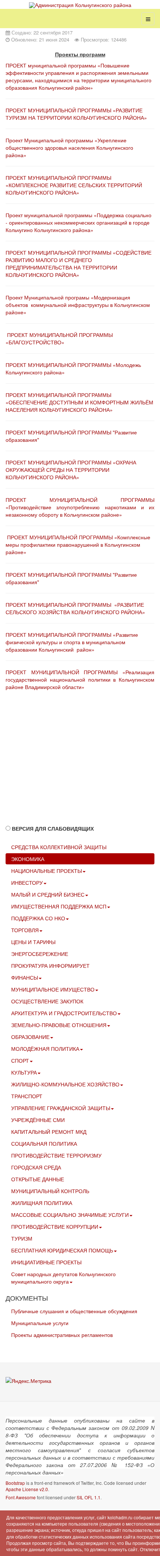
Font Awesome (21, 1497)
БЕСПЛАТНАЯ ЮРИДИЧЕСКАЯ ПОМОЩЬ (62, 1250)
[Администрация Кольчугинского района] (80, 5)
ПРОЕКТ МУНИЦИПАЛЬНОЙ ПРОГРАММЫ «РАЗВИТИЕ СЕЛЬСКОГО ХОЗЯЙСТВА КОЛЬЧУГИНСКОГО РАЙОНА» (75, 608)
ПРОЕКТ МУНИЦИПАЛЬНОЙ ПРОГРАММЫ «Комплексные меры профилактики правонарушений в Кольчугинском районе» (78, 544)
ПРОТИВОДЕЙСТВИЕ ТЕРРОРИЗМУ (56, 1155)
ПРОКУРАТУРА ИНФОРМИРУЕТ (50, 965)
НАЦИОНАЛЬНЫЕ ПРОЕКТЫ (46, 870)
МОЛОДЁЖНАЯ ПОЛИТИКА (45, 1048)
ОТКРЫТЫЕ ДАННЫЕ (37, 1179)
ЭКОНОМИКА (27, 859)
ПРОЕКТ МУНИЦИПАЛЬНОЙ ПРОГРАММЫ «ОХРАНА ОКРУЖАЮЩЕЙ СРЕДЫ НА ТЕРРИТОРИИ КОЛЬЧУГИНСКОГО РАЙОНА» (71, 469)
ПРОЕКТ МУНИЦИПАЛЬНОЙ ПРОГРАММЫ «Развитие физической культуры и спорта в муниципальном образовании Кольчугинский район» (72, 642)
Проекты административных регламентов (62, 1334)
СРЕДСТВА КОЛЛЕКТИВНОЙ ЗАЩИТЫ (58, 847)
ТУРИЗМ (21, 1238)
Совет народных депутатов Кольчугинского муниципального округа (63, 1277)
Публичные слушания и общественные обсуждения (74, 1311)
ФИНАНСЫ (24, 977)
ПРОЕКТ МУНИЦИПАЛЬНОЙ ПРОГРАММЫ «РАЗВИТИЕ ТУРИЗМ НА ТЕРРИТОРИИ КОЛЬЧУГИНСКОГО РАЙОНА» (76, 113)
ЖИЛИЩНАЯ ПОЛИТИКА (41, 1202)
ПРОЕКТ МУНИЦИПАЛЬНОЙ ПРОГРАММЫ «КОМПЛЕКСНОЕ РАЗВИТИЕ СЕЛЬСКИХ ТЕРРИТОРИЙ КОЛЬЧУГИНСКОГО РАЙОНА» (74, 185)
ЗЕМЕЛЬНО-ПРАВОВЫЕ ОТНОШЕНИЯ (58, 1025)
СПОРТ (20, 1060)
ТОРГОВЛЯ (25, 930)
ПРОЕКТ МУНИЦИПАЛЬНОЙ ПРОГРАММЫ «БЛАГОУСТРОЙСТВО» (59, 338)
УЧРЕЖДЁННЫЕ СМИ (38, 1119)
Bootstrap (15, 1483)
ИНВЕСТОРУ (27, 882)
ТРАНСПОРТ (26, 1096)
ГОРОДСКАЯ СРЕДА (36, 1167)
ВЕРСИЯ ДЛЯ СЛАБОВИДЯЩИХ (53, 828)
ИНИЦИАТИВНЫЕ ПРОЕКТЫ (46, 1262)
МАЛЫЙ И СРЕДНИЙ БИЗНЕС (47, 894)
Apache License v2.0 (27, 1489)
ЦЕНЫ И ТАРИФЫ (33, 942)
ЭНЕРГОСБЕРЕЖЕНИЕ (39, 953)
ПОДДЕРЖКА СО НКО (38, 918)
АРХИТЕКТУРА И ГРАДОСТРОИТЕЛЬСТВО (64, 1013)
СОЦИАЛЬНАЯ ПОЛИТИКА (44, 1143)
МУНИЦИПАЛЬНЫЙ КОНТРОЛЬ (50, 1191)
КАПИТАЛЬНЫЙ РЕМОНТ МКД (48, 1131)
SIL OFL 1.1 (88, 1497)
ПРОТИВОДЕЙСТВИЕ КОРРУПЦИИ (54, 1226)
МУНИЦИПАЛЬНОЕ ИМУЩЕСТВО (53, 989)
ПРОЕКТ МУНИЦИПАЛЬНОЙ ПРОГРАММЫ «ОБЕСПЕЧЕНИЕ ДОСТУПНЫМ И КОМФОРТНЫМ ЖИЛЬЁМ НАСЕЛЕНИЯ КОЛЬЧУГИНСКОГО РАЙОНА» (79, 402)
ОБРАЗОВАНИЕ (30, 1036)
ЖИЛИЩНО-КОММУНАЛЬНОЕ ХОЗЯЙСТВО (65, 1084)
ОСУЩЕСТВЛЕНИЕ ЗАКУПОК (47, 1001)
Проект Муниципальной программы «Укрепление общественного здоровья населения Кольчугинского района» (69, 147)
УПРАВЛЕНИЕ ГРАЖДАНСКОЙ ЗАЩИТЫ (60, 1108)
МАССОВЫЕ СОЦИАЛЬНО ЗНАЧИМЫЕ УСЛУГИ (70, 1214)
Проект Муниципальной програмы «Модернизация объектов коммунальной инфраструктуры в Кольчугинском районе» (78, 305)
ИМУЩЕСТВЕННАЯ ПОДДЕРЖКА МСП (58, 906)
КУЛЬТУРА (24, 1072)
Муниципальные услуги (39, 1323)
